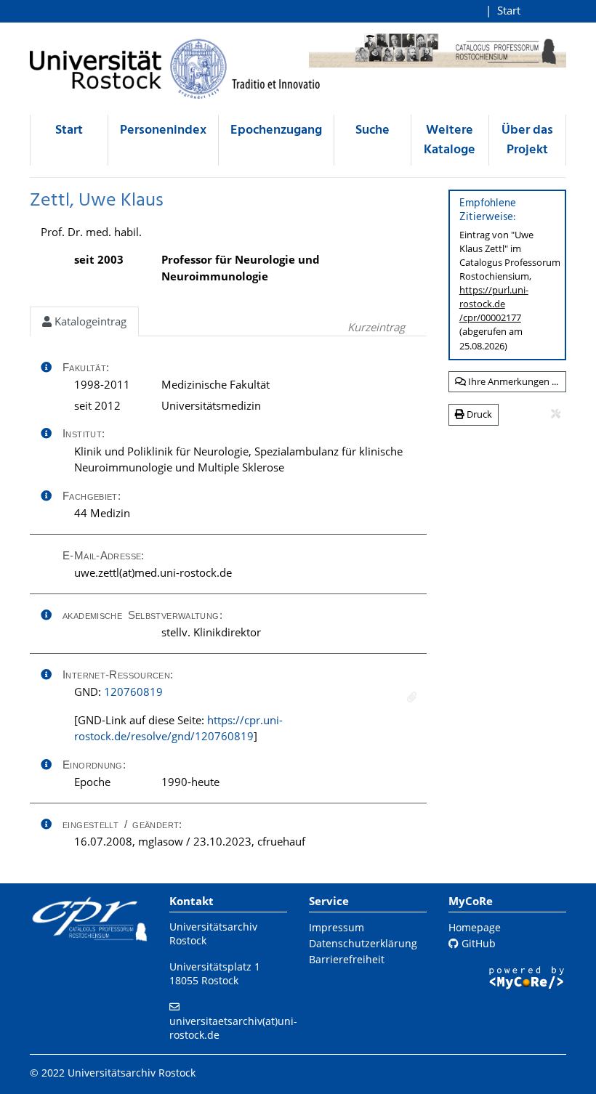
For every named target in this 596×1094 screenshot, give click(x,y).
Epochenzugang (276, 130)
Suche (372, 130)
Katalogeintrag (89, 321)
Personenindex (163, 130)
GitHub (477, 943)
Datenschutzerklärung (363, 943)
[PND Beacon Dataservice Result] (412, 697)
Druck (478, 414)
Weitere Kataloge (449, 140)
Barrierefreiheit (346, 959)
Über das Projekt (527, 140)
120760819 (133, 691)
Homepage (474, 927)
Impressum (336, 927)
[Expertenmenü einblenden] (555, 414)
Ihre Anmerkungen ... (512, 381)
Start (508, 10)
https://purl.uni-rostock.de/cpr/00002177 (493, 303)
